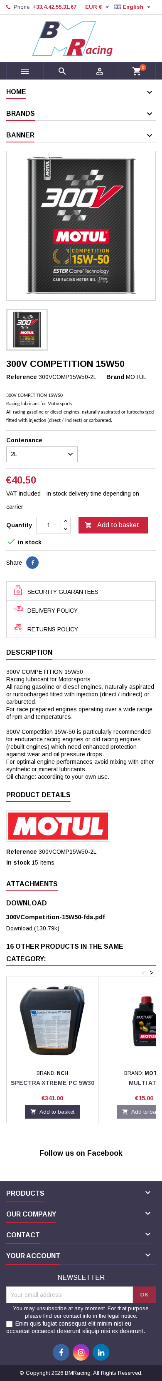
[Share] (32, 562)
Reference (21, 377)
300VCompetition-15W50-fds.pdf (55, 916)
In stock (18, 862)
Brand (115, 377)
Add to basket (112, 525)
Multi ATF (144, 1082)
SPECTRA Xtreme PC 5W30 (52, 1082)
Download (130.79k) (32, 928)
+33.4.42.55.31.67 (54, 7)
